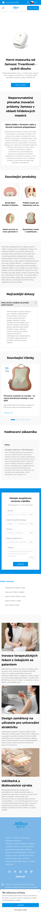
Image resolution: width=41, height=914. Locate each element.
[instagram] (31, 871)
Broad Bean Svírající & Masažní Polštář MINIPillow (10, 204)
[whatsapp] (9, 871)
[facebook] (15, 871)
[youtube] (20, 871)
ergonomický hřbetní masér (15, 596)
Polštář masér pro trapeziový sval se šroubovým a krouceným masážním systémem (31, 204)
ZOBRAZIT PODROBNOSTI (10, 192)
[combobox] (11, 523)
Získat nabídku (33, 8)
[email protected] (12, 2)
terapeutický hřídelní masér (15, 588)
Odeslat (20, 564)
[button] (13, 419)
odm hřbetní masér (12, 605)
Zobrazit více (8, 413)
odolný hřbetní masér (13, 601)
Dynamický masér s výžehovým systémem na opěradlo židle (31, 230)
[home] (15, 8)
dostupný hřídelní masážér (15, 592)
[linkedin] (26, 871)
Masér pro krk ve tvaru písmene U (10, 230)
